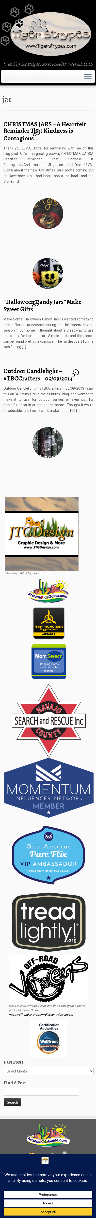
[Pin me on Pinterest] (14, 78)
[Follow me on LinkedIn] (15, 78)
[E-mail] (5, 78)
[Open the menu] (88, 76)
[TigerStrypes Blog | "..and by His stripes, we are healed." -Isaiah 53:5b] (48, 31)
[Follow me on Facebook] (8, 78)
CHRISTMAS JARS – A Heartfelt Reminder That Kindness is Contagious (44, 131)
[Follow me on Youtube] (13, 78)
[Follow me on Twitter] (7, 78)
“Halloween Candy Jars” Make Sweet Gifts (42, 305)
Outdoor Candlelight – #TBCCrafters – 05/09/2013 (37, 375)
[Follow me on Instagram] (10, 78)
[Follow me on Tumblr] (11, 78)
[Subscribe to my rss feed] (4, 78)
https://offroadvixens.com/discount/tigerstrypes (41, 1014)
